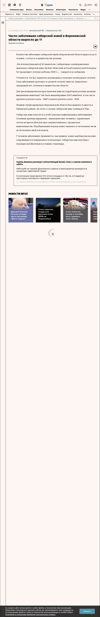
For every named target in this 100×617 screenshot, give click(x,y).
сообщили (30, 58)
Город (57, 14)
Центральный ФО (36, 31)
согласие (67, 610)
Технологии (73, 10)
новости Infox (18, 193)
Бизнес (29, 10)
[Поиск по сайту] (80, 5)
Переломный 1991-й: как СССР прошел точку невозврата (49, 18)
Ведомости (9, 14)
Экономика (38, 10)
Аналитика (78, 14)
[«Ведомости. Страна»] (47, 5)
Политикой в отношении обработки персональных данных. (30, 615)
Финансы (50, 10)
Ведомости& (67, 14)
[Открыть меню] (95, 4)
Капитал (87, 14)
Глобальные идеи (17, 10)
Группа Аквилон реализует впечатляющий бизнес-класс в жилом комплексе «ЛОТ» (54, 163)
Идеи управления (46, 14)
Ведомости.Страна (16, 43)
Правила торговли (29, 14)
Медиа (83, 10)
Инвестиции (61, 10)
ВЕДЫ (18, 14)
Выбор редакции (15, 18)
